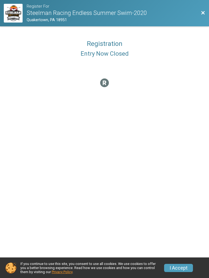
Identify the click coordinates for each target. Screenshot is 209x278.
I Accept (179, 268)
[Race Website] (15, 13)
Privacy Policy (62, 272)
